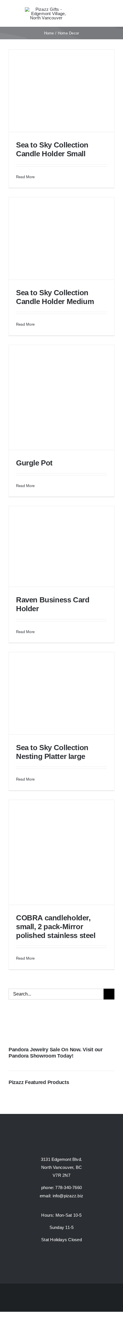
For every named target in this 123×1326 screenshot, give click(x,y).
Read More (25, 177)
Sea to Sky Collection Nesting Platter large (52, 752)
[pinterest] (72, 1258)
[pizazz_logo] (46, 9)
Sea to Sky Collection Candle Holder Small (52, 149)
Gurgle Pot (34, 463)
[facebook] (51, 1258)
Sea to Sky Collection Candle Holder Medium (55, 297)
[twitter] (61, 1258)
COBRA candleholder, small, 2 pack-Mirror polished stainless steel (56, 927)
